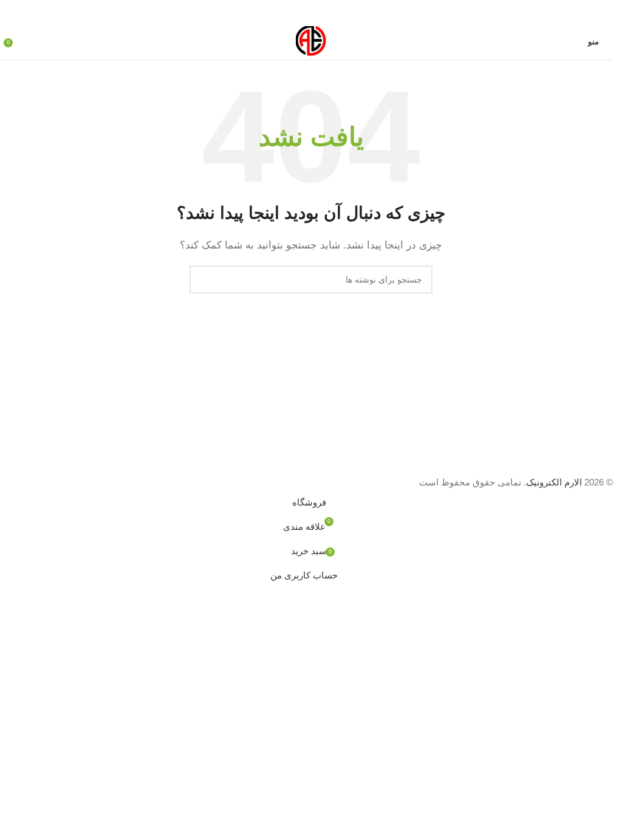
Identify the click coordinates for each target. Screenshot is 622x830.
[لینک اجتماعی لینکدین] (296, 12)
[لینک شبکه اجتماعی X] (325, 12)
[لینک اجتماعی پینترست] (311, 12)
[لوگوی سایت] (311, 40)
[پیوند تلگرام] (282, 12)
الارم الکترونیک (554, 482)
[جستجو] (203, 279)
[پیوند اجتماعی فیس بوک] (340, 12)
